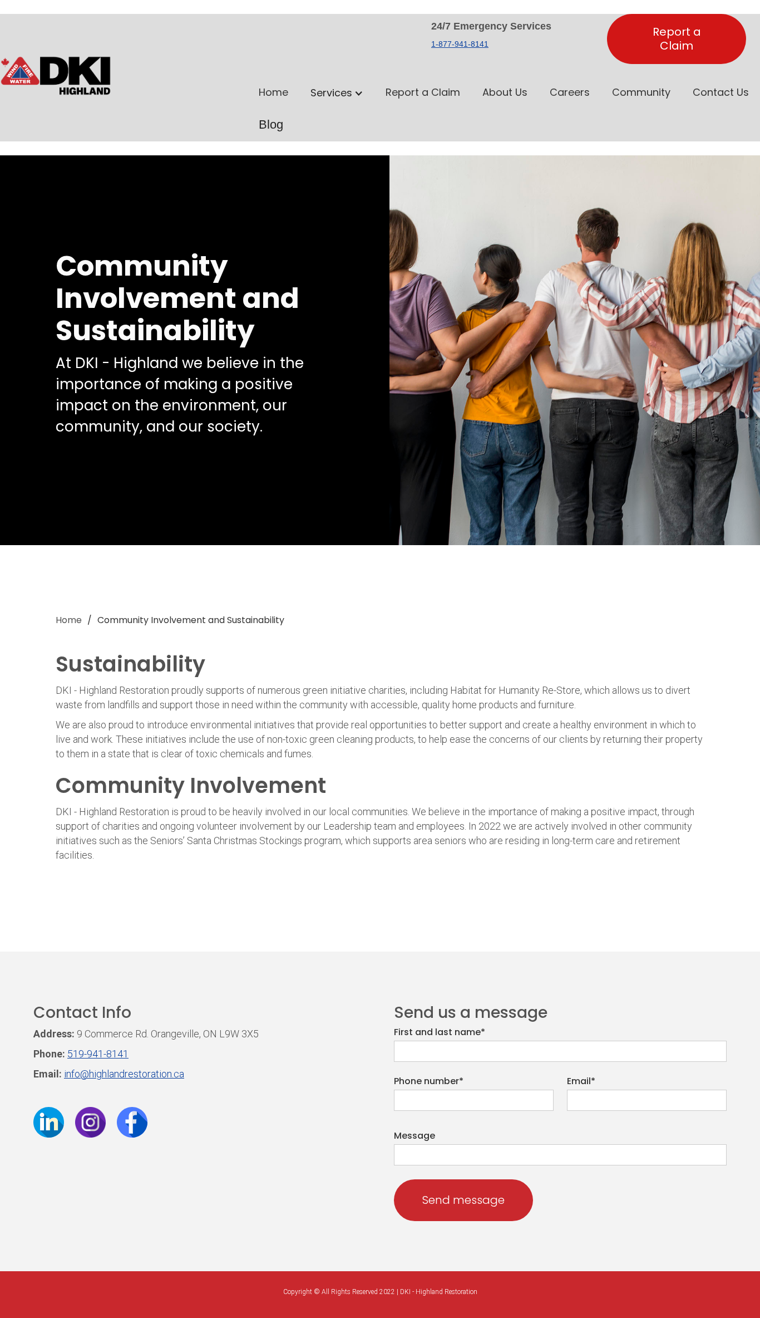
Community (641, 92)
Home (273, 92)
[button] (336, 93)
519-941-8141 (98, 1054)
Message (414, 1135)
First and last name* (439, 1032)
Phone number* (428, 1081)
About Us (504, 92)
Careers (570, 92)
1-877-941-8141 (459, 44)
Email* (581, 1081)
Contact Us (721, 92)
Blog (271, 124)
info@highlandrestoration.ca (124, 1074)
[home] (55, 87)
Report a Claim (677, 38)
